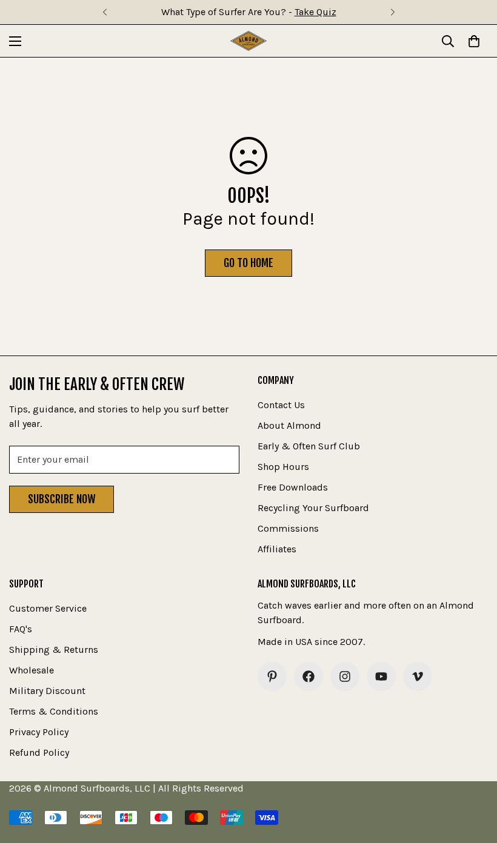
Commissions (288, 528)
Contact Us (281, 405)
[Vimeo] (417, 676)
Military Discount (47, 690)
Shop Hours (283, 466)
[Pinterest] (272, 676)
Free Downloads (293, 487)
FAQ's (20, 629)
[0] (474, 41)
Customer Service (48, 608)
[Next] (392, 12)
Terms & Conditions (53, 711)
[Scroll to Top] (473, 777)
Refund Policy (39, 752)
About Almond (289, 425)
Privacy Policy (38, 732)
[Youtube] (381, 676)
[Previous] (104, 12)
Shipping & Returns (53, 649)
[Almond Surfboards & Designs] (248, 41)
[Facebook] (308, 676)
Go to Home (248, 262)
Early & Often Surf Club (309, 446)
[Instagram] (344, 676)
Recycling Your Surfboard (313, 508)
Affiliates (277, 549)
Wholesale (31, 670)
